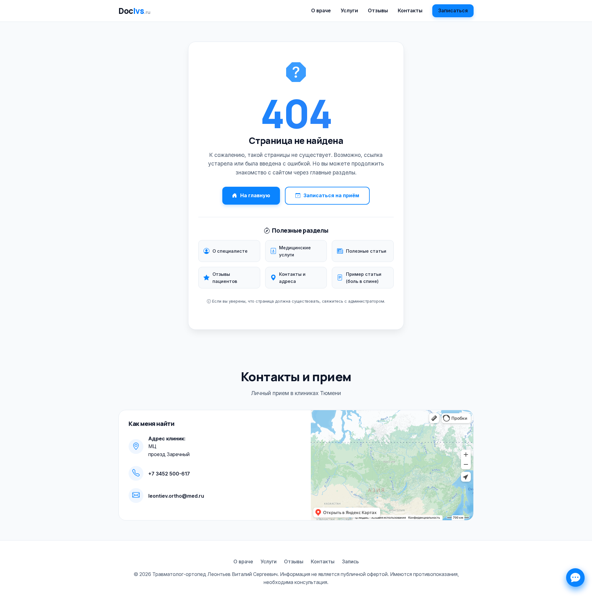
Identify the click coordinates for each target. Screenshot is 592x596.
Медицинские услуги (295, 251)
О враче (321, 10)
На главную (255, 195)
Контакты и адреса (292, 277)
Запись (350, 561)
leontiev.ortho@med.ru (176, 496)
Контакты (410, 10)
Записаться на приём (331, 195)
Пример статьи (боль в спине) (363, 277)
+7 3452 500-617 (169, 474)
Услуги (349, 10)
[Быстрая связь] (575, 577)
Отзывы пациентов (224, 277)
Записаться (453, 10)
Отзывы (378, 10)
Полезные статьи (366, 251)
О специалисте (230, 251)
